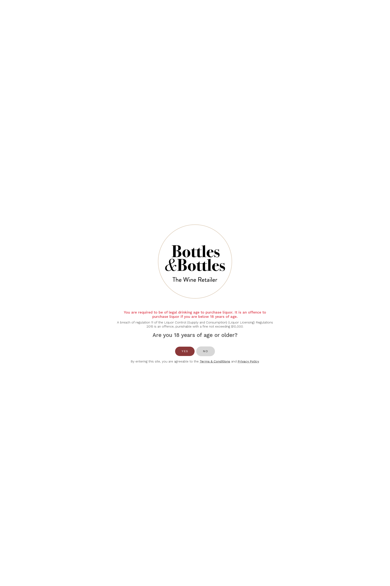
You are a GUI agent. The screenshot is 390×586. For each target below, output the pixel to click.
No (205, 351)
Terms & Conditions (215, 361)
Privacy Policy (248, 361)
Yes (185, 351)
